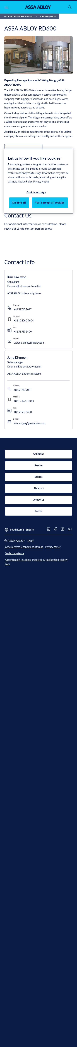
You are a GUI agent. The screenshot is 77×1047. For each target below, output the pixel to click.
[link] (21, 16)
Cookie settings (36, 192)
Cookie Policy (25, 181)
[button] (48, 16)
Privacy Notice (41, 181)
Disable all (19, 202)
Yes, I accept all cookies (49, 202)
